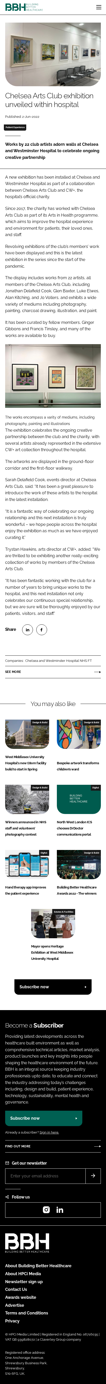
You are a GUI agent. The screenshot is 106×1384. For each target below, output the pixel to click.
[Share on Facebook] (41, 629)
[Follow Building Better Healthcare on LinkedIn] (60, 1211)
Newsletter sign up (24, 1281)
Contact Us (16, 1289)
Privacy (12, 1321)
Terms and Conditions (26, 1313)
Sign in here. (49, 1132)
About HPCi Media (23, 1273)
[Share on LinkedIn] (27, 629)
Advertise (14, 1305)
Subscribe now (34, 986)
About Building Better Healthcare (38, 1265)
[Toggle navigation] (99, 7)
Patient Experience (15, 127)
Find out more (17, 1146)
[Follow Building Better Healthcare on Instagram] (46, 1211)
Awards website (20, 1297)
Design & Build (39, 722)
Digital (95, 787)
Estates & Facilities (63, 912)
